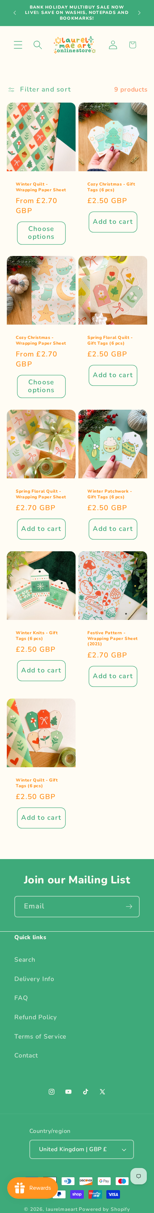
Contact (26, 1055)
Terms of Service (40, 1036)
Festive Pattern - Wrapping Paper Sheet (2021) (112, 638)
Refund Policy (35, 1017)
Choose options (41, 232)
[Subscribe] (129, 906)
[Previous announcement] (15, 13)
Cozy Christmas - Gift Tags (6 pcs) (111, 187)
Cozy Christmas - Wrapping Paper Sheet (41, 340)
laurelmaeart (62, 1209)
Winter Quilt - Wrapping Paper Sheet (41, 187)
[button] (18, 45)
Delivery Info (34, 979)
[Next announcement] (139, 13)
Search (24, 959)
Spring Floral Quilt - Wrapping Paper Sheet (41, 494)
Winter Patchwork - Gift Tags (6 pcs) (109, 494)
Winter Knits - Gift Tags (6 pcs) (37, 635)
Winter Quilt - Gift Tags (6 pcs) (37, 783)
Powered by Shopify (104, 1209)
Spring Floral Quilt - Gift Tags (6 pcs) (110, 340)
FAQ (21, 997)
